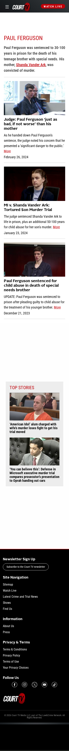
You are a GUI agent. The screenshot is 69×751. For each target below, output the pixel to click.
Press (6, 632)
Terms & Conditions (15, 649)
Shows (7, 603)
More (7, 151)
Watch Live (53, 6)
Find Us (7, 609)
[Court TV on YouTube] (44, 684)
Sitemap (8, 584)
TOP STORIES (22, 387)
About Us (8, 626)
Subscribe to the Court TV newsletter (26, 566)
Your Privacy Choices (16, 667)
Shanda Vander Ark (31, 64)
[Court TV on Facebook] (14, 684)
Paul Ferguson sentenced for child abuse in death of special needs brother (31, 285)
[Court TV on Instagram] (24, 684)
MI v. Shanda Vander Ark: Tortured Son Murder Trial (28, 208)
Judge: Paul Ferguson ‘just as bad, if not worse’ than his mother (30, 124)
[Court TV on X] (34, 684)
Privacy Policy (11, 655)
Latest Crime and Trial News (20, 596)
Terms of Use (11, 661)
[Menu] (6, 6)
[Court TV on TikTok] (54, 684)
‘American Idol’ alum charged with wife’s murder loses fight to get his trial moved (34, 428)
